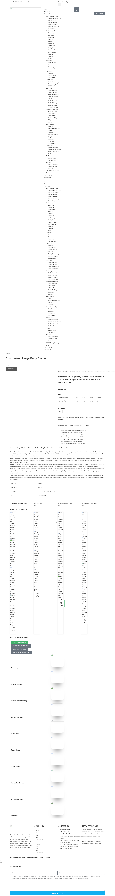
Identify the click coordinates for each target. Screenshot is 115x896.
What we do (47, 14)
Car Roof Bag (51, 154)
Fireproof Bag (51, 143)
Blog (37, 835)
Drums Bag (51, 132)
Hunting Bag (51, 45)
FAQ (37, 833)
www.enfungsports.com (94, 843)
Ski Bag (50, 58)
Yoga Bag (50, 54)
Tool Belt (50, 168)
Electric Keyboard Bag (54, 128)
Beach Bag (51, 43)
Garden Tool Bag (52, 118)
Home (45, 9)
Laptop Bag (49, 71)
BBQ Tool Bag (51, 115)
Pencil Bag (51, 67)
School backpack (52, 64)
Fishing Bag (51, 48)
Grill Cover (51, 122)
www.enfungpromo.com (95, 841)
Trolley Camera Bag (53, 81)
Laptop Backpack (52, 77)
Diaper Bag (49, 88)
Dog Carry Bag (52, 160)
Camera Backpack (53, 84)
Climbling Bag (51, 37)
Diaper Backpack (52, 90)
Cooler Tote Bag (52, 103)
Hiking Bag (51, 39)
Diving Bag (51, 33)
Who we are (47, 11)
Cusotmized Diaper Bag (84, 417)
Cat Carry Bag (52, 158)
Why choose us (48, 175)
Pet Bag (48, 156)
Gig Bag (50, 130)
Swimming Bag (52, 52)
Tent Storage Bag (53, 147)
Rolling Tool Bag (52, 166)
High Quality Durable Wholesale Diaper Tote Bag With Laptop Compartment (60, 598)
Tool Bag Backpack (53, 164)
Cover (47, 173)
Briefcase (50, 73)
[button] (59, 4)
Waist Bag (51, 139)
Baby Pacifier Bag (53, 96)
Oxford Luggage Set (53, 20)
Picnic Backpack (52, 111)
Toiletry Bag (51, 28)
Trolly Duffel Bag (52, 22)
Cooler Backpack (52, 101)
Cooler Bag (49, 98)
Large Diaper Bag (96, 417)
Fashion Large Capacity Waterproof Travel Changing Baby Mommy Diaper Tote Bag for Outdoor (12, 624)
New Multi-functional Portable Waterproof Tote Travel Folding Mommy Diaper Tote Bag (84, 615)
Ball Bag (50, 41)
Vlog (37, 837)
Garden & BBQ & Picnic (52, 109)
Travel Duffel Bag (53, 24)
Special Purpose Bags (52, 134)
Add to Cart (11, 369)
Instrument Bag (50, 124)
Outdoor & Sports (50, 31)
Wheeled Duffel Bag (53, 26)
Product (38, 831)
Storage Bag (49, 145)
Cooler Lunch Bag (53, 105)
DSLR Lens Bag (52, 86)
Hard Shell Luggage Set (54, 18)
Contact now (47, 177)
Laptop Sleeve (52, 75)
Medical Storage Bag (53, 151)
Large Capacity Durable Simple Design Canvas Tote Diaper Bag (36, 590)
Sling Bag (50, 137)
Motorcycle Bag (52, 50)
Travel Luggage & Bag (52, 16)
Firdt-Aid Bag (51, 141)
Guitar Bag (51, 126)
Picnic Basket (51, 113)
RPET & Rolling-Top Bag (52, 170)
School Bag (49, 60)
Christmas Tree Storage (54, 149)
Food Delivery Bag (53, 107)
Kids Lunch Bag (52, 69)
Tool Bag (48, 162)
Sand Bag (50, 56)
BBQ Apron (51, 120)
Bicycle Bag (51, 35)
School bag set (52, 62)
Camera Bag (49, 79)
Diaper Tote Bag (52, 92)
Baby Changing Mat (53, 94)
